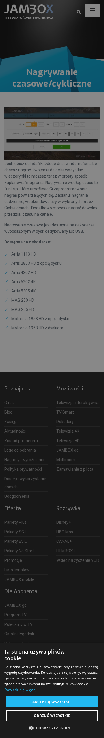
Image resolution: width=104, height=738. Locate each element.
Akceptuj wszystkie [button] (51, 701)
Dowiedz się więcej (20, 689)
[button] (52, 728)
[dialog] (52, 369)
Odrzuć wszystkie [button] (52, 715)
